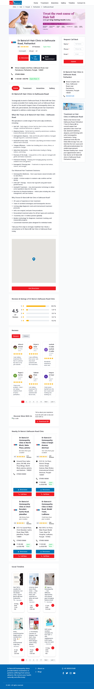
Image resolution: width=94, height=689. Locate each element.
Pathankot (36, 7)
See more (18, 600)
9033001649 (70, 96)
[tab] (16, 88)
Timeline (72, 3)
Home (36, 3)
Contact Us (81, 3)
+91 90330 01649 (69, 668)
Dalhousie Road (48, 7)
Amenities (54, 3)
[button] (34, 259)
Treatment (45, 3)
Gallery (63, 3)
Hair (21, 7)
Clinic (14, 7)
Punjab (28, 7)
